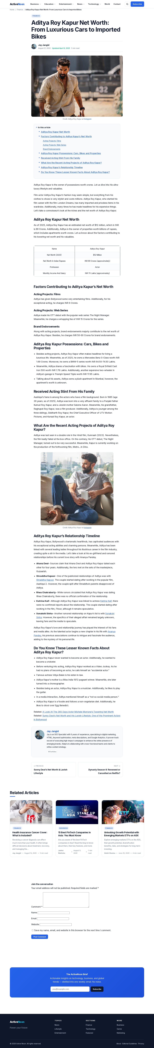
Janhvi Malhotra (61, 851)
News (79, 4)
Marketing (121, 1033)
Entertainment (65, 4)
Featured (89, 1033)
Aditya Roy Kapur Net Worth (55, 132)
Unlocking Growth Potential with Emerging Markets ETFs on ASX (121, 834)
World (107, 4)
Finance (20, 10)
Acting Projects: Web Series (54, 145)
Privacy (141, 1044)
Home (12, 10)
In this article (44, 127)
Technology (93, 4)
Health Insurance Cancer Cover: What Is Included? (29, 834)
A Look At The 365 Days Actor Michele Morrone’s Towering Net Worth (78, 712)
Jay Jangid (43, 45)
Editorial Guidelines (129, 1044)
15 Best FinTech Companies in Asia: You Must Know (74, 834)
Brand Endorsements (51, 149)
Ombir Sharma (109, 853)
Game (119, 1029)
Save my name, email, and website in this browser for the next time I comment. (72, 930)
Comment (36, 907)
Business (34, 4)
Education (49, 4)
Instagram (87, 119)
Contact (116, 4)
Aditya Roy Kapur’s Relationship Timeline (62, 167)
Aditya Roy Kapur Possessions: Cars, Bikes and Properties (71, 153)
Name (34, 912)
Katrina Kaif (106, 601)
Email (33, 918)
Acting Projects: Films (52, 141)
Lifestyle (58, 1029)
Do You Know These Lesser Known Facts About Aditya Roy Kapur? (75, 172)
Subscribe (137, 4)
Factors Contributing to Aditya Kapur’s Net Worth (66, 136)
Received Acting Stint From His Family (60, 158)
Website (35, 924)
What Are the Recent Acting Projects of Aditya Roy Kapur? (71, 162)
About (118, 1044)
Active (17, 4)
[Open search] (127, 4)
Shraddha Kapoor (45, 580)
